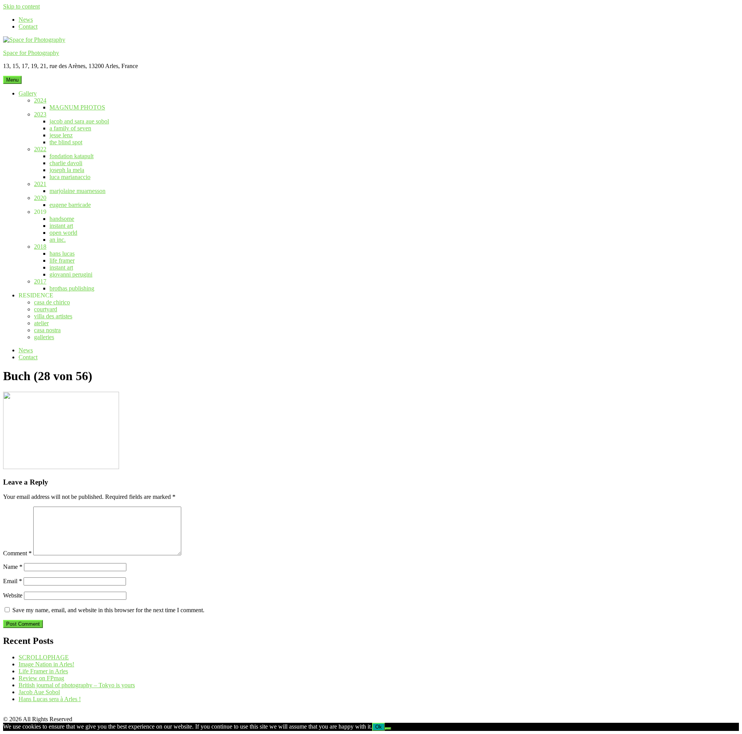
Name (12, 566)
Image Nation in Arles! (46, 664)
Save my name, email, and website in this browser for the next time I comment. (108, 610)
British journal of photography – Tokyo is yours (77, 685)
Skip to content (21, 6)
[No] (388, 728)
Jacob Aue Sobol (39, 692)
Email (12, 581)
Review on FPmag (41, 678)
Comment (17, 553)
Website (12, 595)
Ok (378, 727)
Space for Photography (31, 53)
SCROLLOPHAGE (44, 657)
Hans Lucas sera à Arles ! (50, 699)
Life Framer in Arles (43, 671)
